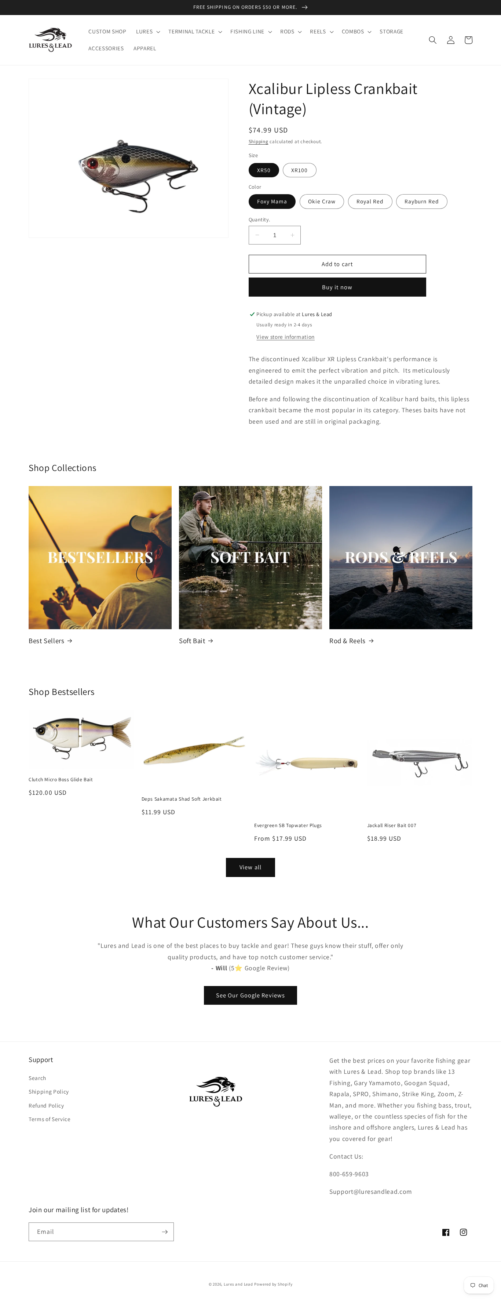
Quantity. (259, 218)
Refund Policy (46, 1105)
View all (250, 867)
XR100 (299, 170)
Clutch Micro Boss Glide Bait (61, 779)
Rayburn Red (422, 201)
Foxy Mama (272, 201)
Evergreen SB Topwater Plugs (288, 825)
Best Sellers (47, 640)
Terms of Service (50, 1119)
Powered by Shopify (273, 1284)
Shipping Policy (49, 1091)
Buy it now (337, 287)
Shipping (258, 141)
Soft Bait (192, 640)
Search (37, 1077)
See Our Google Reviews (250, 995)
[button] (147, 31)
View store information (285, 336)
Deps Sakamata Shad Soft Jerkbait (182, 799)
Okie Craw (322, 201)
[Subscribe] (164, 1232)
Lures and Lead (238, 1284)
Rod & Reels (347, 640)
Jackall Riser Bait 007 (392, 825)
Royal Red (370, 201)
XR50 (264, 170)
